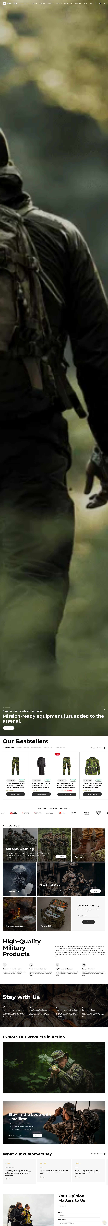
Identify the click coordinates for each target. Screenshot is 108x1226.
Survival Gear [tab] (60, 747)
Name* (60, 1212)
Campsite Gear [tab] (36, 747)
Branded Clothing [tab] (23, 747)
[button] (102, 709)
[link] (11, 780)
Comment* (62, 1219)
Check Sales (8, 728)
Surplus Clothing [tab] (8, 747)
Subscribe (37, 1135)
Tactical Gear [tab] (48, 747)
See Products (88, 922)
